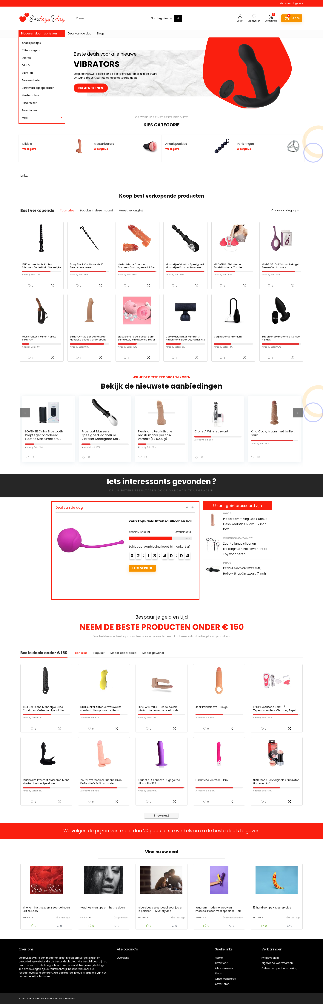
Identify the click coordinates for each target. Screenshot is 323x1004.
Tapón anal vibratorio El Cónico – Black (281, 338)
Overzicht (123, 958)
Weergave (29, 149)
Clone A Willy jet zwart (209, 431)
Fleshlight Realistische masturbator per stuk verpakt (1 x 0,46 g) (152, 435)
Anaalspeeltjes (31, 43)
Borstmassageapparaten (38, 88)
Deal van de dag (79, 33)
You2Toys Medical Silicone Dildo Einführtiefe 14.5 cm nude (101, 781)
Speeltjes (201, 917)
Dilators (27, 58)
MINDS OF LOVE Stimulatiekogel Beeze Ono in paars (280, 266)
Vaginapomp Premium (228, 336)
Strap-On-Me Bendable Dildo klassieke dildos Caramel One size (88, 339)
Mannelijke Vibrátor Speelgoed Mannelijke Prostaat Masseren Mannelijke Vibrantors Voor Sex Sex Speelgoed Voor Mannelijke (185, 269)
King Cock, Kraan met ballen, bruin (270, 433)
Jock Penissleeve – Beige (212, 707)
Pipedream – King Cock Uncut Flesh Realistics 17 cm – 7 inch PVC (245, 524)
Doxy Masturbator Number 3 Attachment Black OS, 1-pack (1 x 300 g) (185, 339)
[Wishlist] (254, 17)
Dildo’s (26, 65)
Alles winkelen (224, 968)
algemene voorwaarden (277, 963)
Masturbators (30, 95)
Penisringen (29, 110)
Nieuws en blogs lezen (292, 3)
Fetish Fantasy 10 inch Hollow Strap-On (39, 338)
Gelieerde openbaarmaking (279, 968)
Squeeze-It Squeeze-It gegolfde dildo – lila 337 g (159, 781)
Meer (25, 118)
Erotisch (28, 917)
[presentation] (25, 412)
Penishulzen (29, 103)
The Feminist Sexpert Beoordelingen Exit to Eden (46, 909)
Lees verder (142, 568)
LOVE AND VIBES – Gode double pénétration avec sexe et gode (158, 708)
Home (219, 958)
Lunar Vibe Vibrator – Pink (212, 780)
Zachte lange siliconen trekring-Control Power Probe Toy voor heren (245, 548)
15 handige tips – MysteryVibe (272, 907)
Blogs (100, 33)
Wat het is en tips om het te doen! (102, 907)
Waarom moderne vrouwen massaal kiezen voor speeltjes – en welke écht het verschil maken (218, 911)
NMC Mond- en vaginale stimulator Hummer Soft (276, 781)
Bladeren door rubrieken (39, 33)
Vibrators (27, 73)
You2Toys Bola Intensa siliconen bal (160, 521)
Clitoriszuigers (31, 50)
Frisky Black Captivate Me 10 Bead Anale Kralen (86, 266)
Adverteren (222, 984)
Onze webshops (225, 979)
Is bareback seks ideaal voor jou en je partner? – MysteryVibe (160, 909)
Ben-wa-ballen (31, 80)
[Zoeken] (178, 18)
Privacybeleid (270, 958)
